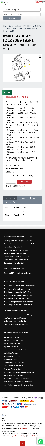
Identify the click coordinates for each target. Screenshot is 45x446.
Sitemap (10, 436)
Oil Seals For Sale (10, 359)
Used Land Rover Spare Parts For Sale (18, 295)
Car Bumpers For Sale (12, 337)
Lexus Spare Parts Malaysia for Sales (18, 241)
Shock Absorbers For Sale (13, 375)
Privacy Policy (20, 436)
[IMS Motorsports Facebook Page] (3, 438)
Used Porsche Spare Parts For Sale (17, 289)
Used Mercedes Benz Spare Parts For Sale (20, 286)
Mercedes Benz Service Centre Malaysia (19, 315)
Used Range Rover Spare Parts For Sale (18, 305)
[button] (40, 56)
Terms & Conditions (34, 436)
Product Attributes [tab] (27, 198)
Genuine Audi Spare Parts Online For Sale (19, 244)
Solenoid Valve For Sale (12, 369)
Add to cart (24, 182)
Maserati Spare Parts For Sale (15, 253)
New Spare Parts (15, 26)
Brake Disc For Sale (11, 353)
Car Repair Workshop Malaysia (15, 310)
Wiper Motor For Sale (11, 347)
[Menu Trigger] (41, 2)
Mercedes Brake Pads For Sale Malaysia (19, 372)
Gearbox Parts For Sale (12, 356)
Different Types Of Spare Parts (16, 333)
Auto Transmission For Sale (14, 366)
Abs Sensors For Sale (12, 344)
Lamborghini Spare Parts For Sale (16, 257)
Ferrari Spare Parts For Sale (14, 247)
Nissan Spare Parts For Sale (14, 263)
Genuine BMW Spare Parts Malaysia (17, 273)
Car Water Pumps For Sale (13, 340)
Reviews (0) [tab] (10, 202)
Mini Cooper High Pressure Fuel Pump (18, 382)
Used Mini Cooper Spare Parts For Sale (18, 302)
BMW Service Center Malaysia (15, 318)
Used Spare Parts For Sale (14, 281)
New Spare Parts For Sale (14, 269)
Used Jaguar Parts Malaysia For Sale (17, 292)
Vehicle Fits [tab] (10, 198)
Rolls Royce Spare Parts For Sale (16, 250)
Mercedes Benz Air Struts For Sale (17, 379)
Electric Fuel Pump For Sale (14, 363)
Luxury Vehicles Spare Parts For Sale (18, 236)
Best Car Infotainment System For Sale (18, 385)
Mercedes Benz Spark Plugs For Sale (17, 350)
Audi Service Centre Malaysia (15, 321)
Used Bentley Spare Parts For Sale (16, 298)
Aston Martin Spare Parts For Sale (16, 260)
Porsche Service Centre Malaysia (16, 324)
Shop (5, 26)
